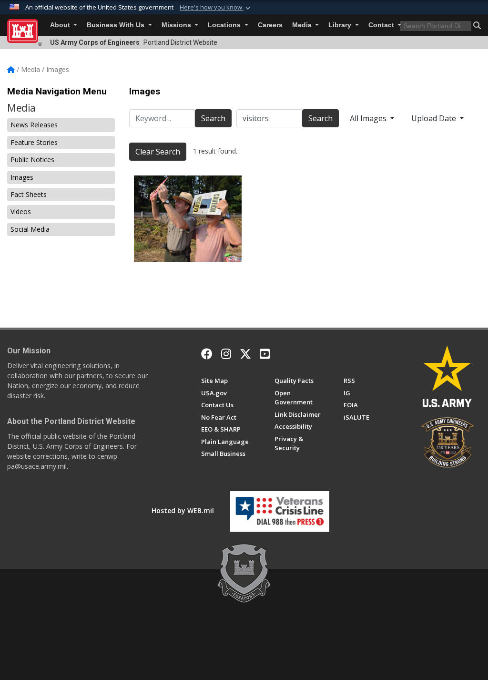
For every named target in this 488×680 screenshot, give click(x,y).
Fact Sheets (28, 194)
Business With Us (116, 25)
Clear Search (157, 151)
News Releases (34, 124)
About (61, 25)
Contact (382, 25)
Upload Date (434, 118)
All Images (369, 118)
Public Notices (32, 159)
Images (21, 177)
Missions (177, 25)
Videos (20, 211)
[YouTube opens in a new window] (265, 353)
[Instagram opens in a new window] (226, 353)
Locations (225, 25)
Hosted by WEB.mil (183, 510)
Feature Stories (34, 142)
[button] (216, 7)
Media (303, 25)
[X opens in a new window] (245, 353)
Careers (270, 25)
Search (213, 118)
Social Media (30, 229)
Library (340, 25)
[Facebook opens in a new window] (207, 353)
